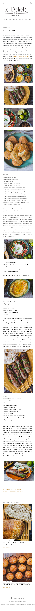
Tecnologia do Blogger (19, 598)
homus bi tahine (23, 56)
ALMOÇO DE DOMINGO (16, 489)
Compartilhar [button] (6, 487)
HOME (5, 20)
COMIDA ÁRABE (7, 491)
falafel (15, 56)
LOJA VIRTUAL (13, 20)
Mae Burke (23, 601)
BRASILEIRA (23, 20)
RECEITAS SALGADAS (18, 491)
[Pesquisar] (31, 3)
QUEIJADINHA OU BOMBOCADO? (17, 584)
